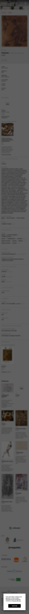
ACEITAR (14, 606)
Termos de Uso (16, 601)
